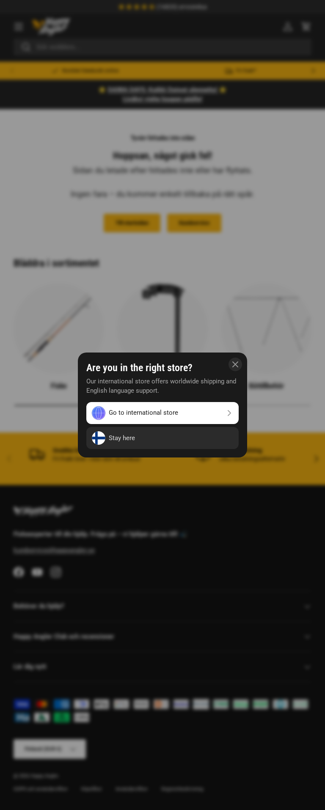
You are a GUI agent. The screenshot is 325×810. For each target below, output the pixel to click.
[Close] (235, 364)
